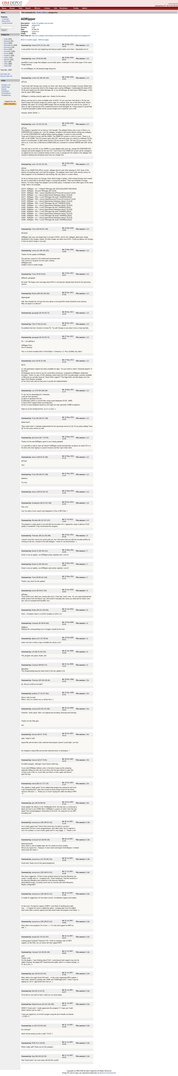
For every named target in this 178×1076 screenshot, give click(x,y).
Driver (6, 49)
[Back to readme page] (29, 40)
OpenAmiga (5, 87)
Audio (6, 39)
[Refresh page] (43, 40)
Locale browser (6, 23)
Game (6, 53)
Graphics (7, 55)
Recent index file (6, 76)
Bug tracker (5, 21)
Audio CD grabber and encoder (42, 23)
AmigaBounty (6, 95)
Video (6, 66)
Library (6, 57)
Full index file (5, 74)
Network (7, 60)
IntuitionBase (6, 93)
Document (7, 47)
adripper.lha (36, 25)
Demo (6, 43)
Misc (44, 12)
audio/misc (35, 31)
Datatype (7, 41)
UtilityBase (5, 91)
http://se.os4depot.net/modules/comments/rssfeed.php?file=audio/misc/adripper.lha (61, 36)
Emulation (7, 51)
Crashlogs (4, 19)
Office (6, 62)
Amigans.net (5, 85)
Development (8, 45)
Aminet (3, 89)
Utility (6, 64)
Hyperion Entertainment (108, 1073)
